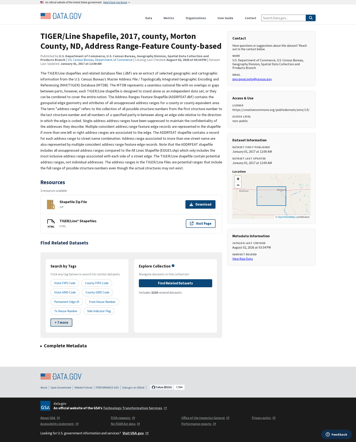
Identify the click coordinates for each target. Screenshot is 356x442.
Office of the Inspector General (203, 418)
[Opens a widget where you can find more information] (336, 435)
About (43, 387)
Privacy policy (262, 418)
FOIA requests (121, 418)
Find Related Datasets (175, 283)
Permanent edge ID (66, 302)
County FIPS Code (97, 283)
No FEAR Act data (123, 424)
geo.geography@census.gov (252, 79)
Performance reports (196, 424)
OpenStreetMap (287, 217)
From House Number (102, 302)
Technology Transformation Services (133, 408)
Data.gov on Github (133, 387)
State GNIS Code (65, 292)
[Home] (61, 16)
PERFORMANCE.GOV (107, 387)
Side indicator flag (99, 311)
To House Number (65, 311)
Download (203, 204)
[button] (238, 179)
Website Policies (83, 387)
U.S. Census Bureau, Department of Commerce (100, 60)
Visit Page (203, 223)
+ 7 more (61, 322)
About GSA (48, 418)
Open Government (61, 387)
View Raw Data (242, 259)
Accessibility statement (57, 424)
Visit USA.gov (133, 433)
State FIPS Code (64, 283)
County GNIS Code (97, 292)
